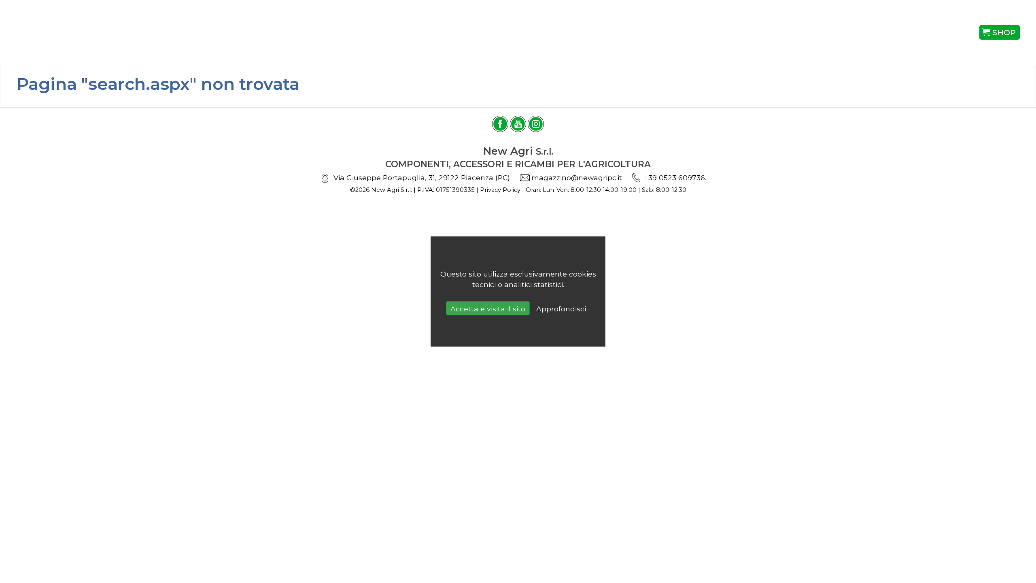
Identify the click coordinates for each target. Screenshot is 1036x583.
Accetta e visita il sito (487, 308)
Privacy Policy (500, 190)
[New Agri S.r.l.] (96, 32)
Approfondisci (561, 308)
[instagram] (536, 124)
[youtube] (518, 124)
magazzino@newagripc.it (576, 177)
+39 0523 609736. (675, 177)
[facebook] (500, 124)
